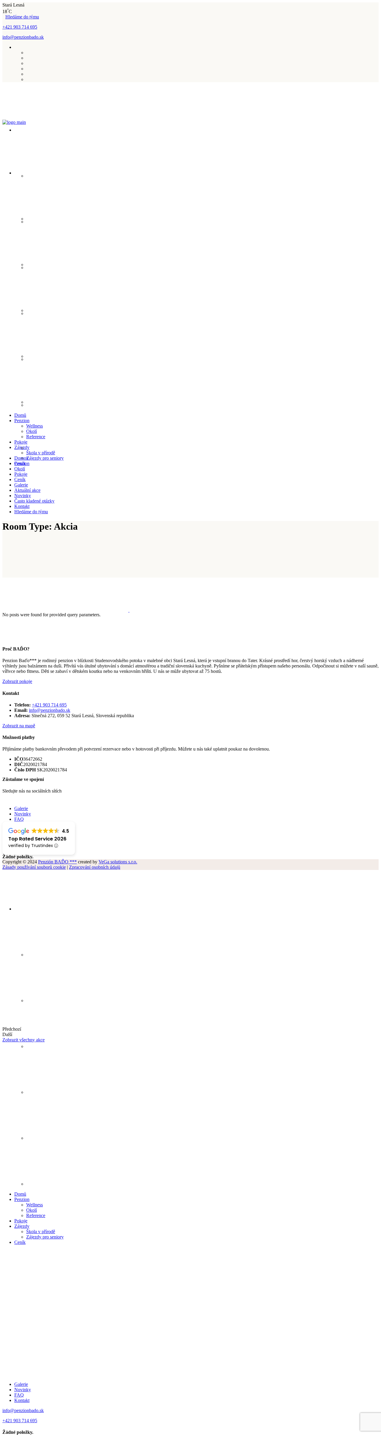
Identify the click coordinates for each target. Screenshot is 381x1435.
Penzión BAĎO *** (57, 861)
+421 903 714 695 (19, 26)
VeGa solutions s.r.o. (118, 861)
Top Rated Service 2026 (37, 838)
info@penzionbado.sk (23, 37)
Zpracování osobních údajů (94, 867)
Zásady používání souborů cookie (34, 867)
